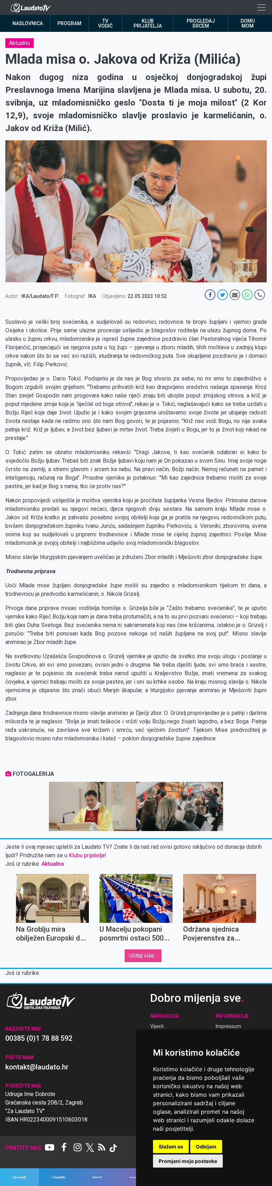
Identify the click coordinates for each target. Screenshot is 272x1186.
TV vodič (105, 23)
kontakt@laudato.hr (36, 1067)
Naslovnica (27, 23)
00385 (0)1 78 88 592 (38, 1038)
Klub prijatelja (148, 23)
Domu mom (247, 23)
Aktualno (19, 43)
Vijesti (157, 1026)
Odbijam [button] (206, 1146)
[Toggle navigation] (261, 7)
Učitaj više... (143, 955)
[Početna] (32, 7)
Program (69, 23)
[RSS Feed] (102, 1148)
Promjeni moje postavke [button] (188, 1161)
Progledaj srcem (201, 23)
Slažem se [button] (171, 1146)
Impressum (228, 1026)
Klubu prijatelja (86, 855)
